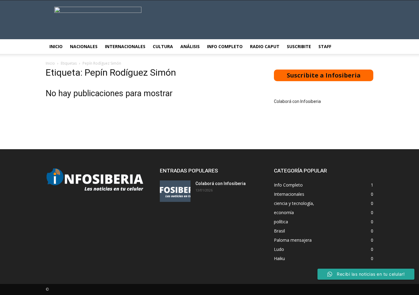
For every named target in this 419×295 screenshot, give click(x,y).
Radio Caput (264, 46)
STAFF (324, 46)
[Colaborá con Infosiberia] (175, 191)
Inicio (56, 46)
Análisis (190, 46)
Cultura (163, 46)
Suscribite (299, 46)
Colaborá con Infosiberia (297, 101)
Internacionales (125, 46)
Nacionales (84, 46)
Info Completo (225, 46)
